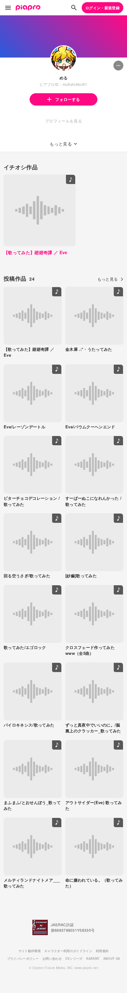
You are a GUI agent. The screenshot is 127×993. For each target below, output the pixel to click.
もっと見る (107, 279)
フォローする (67, 99)
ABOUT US (111, 958)
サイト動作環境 (29, 951)
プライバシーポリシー (23, 958)
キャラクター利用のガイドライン (68, 951)
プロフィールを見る (63, 121)
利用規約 (102, 951)
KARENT (93, 958)
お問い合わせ (52, 958)
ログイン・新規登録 (102, 7)
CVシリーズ (74, 958)
